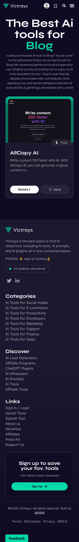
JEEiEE (39, 513)
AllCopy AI (24, 153)
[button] (64, 5)
